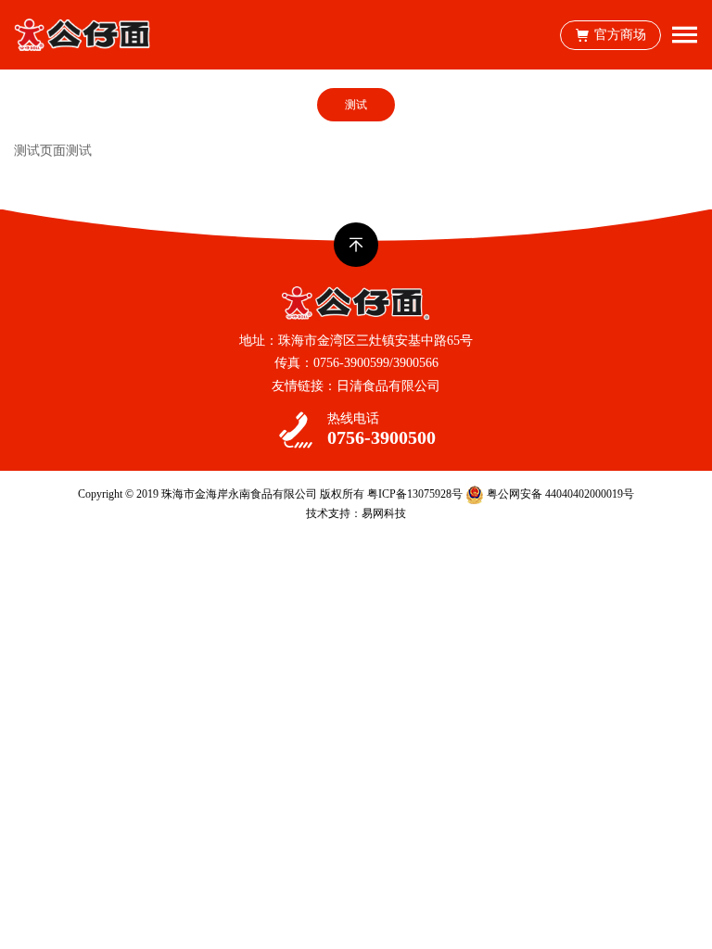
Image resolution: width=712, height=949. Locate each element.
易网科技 (384, 513)
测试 (356, 104)
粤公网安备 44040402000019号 (559, 493)
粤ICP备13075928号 (415, 493)
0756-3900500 (381, 437)
